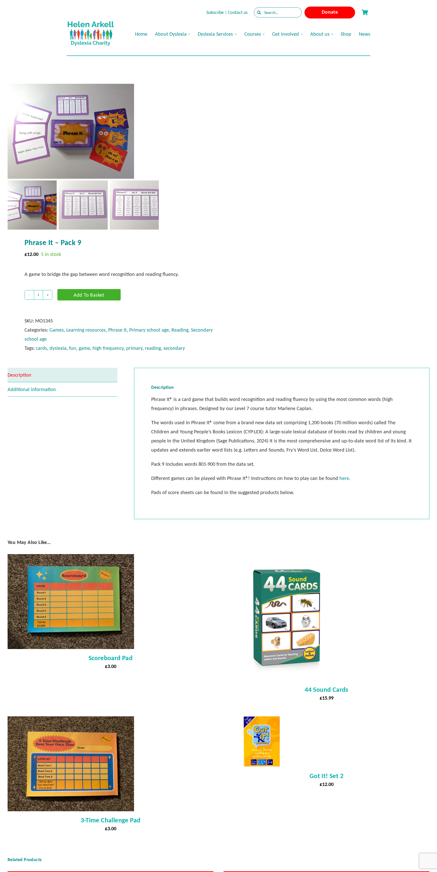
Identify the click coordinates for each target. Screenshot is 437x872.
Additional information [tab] (32, 389)
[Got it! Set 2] (261, 721)
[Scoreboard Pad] (71, 559)
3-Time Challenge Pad (111, 820)
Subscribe (215, 12)
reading (153, 348)
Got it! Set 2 (326, 776)
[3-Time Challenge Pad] (71, 721)
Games (56, 330)
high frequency (108, 348)
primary (134, 348)
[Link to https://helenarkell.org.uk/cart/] (364, 12)
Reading (179, 330)
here (344, 478)
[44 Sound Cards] (287, 559)
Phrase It (117, 330)
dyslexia (58, 348)
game (84, 348)
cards (41, 348)
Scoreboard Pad (111, 658)
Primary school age (149, 330)
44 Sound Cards (326, 689)
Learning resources (86, 330)
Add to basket (89, 295)
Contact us (238, 12)
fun (72, 348)
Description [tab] (19, 375)
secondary (174, 348)
